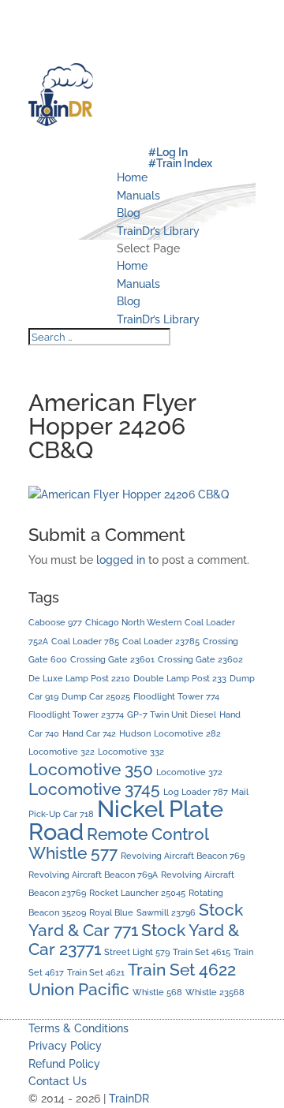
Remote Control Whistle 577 (118, 843)
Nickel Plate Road (125, 820)
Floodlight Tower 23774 (76, 714)
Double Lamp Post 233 (179, 678)
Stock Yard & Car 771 (135, 919)
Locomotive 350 (90, 769)
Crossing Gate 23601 (112, 659)
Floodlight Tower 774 (176, 696)
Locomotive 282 (187, 733)
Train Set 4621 (96, 972)
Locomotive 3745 (94, 789)
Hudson (135, 733)
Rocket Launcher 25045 (137, 892)
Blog (128, 213)
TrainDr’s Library (158, 231)
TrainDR (129, 1098)
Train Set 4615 (201, 952)
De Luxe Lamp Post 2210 (79, 678)
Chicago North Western (133, 622)
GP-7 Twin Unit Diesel (171, 714)
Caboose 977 (55, 622)
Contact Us (57, 1081)
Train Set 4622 (182, 969)
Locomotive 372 (189, 772)
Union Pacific (78, 989)
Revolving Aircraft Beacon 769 (183, 855)
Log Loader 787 (195, 791)
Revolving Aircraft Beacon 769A (93, 874)
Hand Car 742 (89, 733)
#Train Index (180, 163)
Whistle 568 (157, 992)
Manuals (138, 195)
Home (132, 177)
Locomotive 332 (131, 751)
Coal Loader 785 (85, 641)
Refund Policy (64, 1064)
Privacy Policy (65, 1045)
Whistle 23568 (215, 992)
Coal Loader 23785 (161, 641)
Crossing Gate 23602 (200, 659)
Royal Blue (111, 912)
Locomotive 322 (61, 751)
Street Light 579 (137, 952)
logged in (120, 560)
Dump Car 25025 (96, 696)
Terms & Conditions (78, 1028)
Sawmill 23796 (166, 912)
